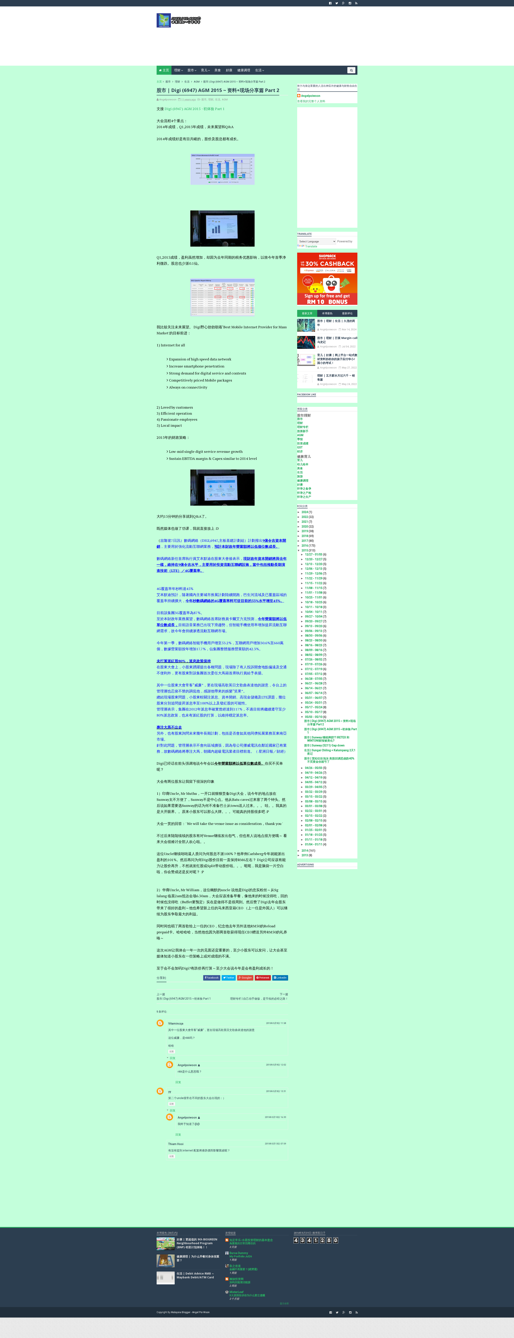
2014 (305, 850)
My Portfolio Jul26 (240, 1256)
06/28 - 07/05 (314, 678)
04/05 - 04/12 (314, 782)
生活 (258, 70)
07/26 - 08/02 (314, 659)
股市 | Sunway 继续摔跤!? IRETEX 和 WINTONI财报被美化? (326, 739)
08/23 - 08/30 (314, 640)
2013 (305, 855)
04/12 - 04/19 (314, 777)
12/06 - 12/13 (314, 568)
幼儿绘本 (302, 464)
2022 (305, 516)
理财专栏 (302, 427)
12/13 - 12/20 (314, 564)
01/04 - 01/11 (314, 844)
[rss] (356, 3)
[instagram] (350, 3)
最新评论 (347, 313)
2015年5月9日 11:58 (276, 1023)
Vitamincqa (175, 1023)
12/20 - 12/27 (314, 559)
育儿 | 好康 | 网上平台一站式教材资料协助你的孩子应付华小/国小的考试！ (337, 359)
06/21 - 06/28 (314, 683)
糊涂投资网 (236, 1279)
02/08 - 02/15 (314, 820)
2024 (305, 512)
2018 (305, 536)
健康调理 (243, 70)
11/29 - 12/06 (314, 573)
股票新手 (302, 431)
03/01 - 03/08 (314, 806)
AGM (197, 81)
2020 (305, 526)
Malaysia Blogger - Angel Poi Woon (190, 1312)
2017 (305, 540)
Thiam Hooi (176, 1144)
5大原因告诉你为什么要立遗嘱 (247, 1295)
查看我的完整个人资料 (311, 101)
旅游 (300, 476)
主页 (166, 70)
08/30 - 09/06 (314, 635)
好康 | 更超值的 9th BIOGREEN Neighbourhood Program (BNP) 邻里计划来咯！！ (197, 1243)
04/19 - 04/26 (314, 772)
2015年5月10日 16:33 (275, 1117)
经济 (300, 451)
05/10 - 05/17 (314, 712)
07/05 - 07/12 (314, 674)
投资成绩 (302, 443)
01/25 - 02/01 (314, 830)
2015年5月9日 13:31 (276, 1091)
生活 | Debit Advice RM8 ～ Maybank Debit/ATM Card (195, 1275)
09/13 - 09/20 (314, 626)
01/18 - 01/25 (314, 834)
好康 (229, 70)
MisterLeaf (236, 1292)
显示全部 (284, 1303)
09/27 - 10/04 (314, 616)
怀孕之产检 (304, 492)
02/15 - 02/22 (314, 815)
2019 (305, 531)
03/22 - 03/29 (314, 791)
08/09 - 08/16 (314, 650)
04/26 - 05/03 (314, 768)
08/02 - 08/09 (314, 654)
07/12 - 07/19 (314, 669)
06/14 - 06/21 (314, 688)
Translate (311, 246)
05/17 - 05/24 (314, 707)
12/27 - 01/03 (314, 554)
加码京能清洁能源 (239, 1282)
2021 (305, 521)
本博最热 (327, 313)
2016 (305, 545)
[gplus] (343, 3)
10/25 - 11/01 (314, 597)
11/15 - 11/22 (314, 583)
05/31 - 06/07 (314, 697)
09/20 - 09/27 (314, 621)
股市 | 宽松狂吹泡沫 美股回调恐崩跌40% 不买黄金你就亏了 (329, 760)
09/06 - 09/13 (314, 631)
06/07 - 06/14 (314, 693)
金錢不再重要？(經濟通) (243, 1269)
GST (300, 447)
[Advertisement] (284, 37)
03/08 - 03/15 (314, 801)
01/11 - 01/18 (314, 839)
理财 (177, 70)
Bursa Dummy (238, 1253)
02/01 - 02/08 (314, 825)
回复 (171, 1051)
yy (169, 1091)
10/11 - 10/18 (314, 607)
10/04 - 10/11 (314, 611)
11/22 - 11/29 (314, 578)
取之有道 (235, 1266)
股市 (191, 70)
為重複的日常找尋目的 (242, 1243)
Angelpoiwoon (187, 1065)
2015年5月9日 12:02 (276, 1064)
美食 (217, 70)
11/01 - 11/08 (314, 592)
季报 (300, 439)
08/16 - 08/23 (314, 645)
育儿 (204, 70)
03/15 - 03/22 (314, 796)
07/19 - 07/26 (314, 664)
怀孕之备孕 (304, 488)
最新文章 (307, 313)
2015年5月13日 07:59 (275, 1143)
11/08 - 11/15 (314, 588)
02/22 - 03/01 (314, 810)
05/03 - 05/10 (314, 716)
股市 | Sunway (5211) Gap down (324, 745)
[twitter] (337, 3)
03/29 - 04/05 (314, 787)
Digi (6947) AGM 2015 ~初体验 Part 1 (195, 108)
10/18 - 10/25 (314, 602)
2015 (305, 550)
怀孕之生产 (304, 496)
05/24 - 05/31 (314, 702)
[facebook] (330, 3)
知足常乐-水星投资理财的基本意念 (251, 1240)
